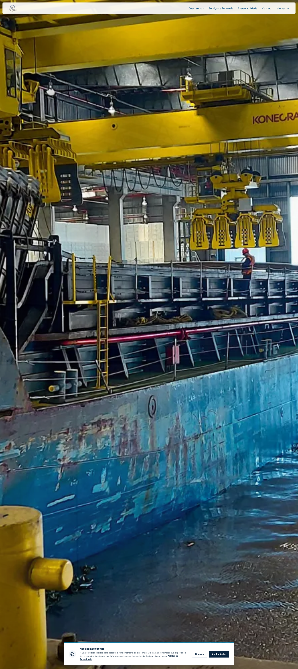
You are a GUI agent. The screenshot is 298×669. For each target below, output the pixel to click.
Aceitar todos (219, 654)
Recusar (199, 654)
